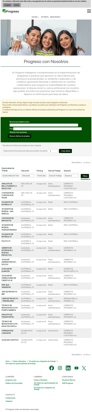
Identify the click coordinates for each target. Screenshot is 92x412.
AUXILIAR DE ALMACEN (7, 270)
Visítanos (9, 401)
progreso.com (11, 380)
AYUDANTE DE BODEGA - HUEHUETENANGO (9, 227)
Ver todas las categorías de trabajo (42, 361)
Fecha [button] (39, 171)
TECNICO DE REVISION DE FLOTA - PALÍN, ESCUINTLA (10, 324)
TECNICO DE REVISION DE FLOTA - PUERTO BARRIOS (10, 307)
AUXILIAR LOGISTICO (10, 340)
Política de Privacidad (14, 383)
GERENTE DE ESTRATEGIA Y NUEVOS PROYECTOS (7, 251)
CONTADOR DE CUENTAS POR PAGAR (8, 195)
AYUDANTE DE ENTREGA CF (7, 203)
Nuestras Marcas (68, 380)
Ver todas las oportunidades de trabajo (21, 364)
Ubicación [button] (25, 171)
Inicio (8, 361)
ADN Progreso (67, 383)
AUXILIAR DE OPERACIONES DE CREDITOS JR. (9, 278)
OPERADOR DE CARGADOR (7, 332)
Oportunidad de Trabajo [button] (8, 169)
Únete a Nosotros (19, 361)
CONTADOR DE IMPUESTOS (8, 219)
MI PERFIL (45, 17)
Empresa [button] (67, 171)
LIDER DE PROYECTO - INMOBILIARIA (10, 300)
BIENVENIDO (55, 17)
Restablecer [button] (85, 179)
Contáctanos (10, 398)
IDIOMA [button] (35, 17)
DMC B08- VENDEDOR (6, 286)
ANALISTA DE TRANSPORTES (8, 316)
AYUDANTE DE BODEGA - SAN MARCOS (7, 211)
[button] (76, 11)
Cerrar (16, 5)
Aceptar (7, 5)
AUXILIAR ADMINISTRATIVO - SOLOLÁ (9, 262)
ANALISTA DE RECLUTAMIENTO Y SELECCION (9, 186)
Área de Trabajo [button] (54, 171)
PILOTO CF (6, 241)
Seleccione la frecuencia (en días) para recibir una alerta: (25, 151)
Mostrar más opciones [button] (18, 132)
